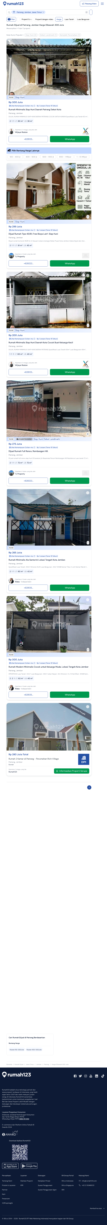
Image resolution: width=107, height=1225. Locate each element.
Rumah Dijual (19, 1064)
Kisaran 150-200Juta (17, 1050)
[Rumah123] (13, 4)
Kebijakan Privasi (44, 1181)
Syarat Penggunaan (45, 1185)
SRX (63, 1190)
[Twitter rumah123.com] (80, 1076)
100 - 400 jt (15, 157)
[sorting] (18, 19)
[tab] (30, 1043)
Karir (3, 1194)
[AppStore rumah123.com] (10, 1166)
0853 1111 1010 (24, 1119)
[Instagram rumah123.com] (85, 1076)
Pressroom (6, 1199)
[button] (45, 12)
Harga (59, 19)
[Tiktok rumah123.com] (103, 1076)
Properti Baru (27, 19)
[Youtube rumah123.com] (90, 1076)
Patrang (46, 1064)
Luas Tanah (69, 19)
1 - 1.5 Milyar (82, 157)
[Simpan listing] (87, 42)
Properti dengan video (44, 19)
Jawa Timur (30, 1064)
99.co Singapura (68, 1185)
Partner (4, 1190)
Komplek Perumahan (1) (70, 35)
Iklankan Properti (26, 1181)
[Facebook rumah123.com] (75, 1076)
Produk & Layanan (8, 1185)
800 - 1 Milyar (65, 157)
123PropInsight (7, 1203)
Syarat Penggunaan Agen (47, 1190)
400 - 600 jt (31, 157)
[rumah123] (16, 1075)
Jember (38, 1064)
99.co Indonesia (67, 1181)
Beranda (9, 1064)
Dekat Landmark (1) (48, 35)
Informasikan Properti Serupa (73, 771)
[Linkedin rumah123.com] (96, 1076)
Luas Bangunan (83, 19)
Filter (12, 19)
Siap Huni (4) (31, 35)
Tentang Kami (7, 1181)
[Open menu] (102, 3)
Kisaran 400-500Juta (34, 1050)
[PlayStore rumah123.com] (29, 1166)
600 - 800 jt (48, 157)
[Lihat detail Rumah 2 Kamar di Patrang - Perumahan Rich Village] (49, 749)
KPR (21, 1185)
